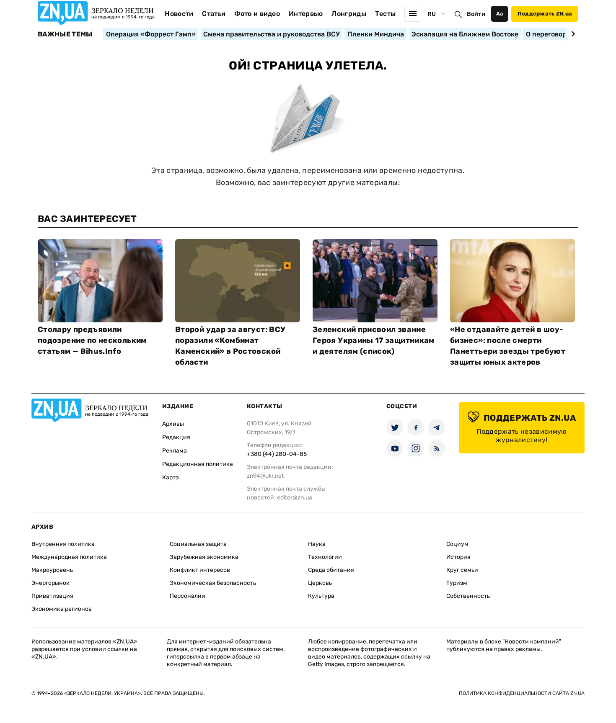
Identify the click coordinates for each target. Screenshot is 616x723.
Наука (317, 544)
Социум (457, 544)
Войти (476, 14)
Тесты (385, 14)
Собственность (468, 595)
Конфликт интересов (200, 570)
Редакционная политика (197, 464)
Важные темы (65, 34)
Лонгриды (348, 14)
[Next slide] (571, 34)
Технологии (325, 557)
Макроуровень (52, 570)
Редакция (176, 437)
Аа (499, 13)
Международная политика (69, 557)
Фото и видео (257, 14)
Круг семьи (462, 570)
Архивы (173, 423)
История (458, 557)
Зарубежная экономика (204, 557)
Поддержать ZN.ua (545, 13)
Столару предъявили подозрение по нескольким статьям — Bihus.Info (92, 340)
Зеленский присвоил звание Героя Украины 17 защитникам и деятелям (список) (374, 340)
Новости (179, 14)
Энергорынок (50, 583)
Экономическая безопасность (213, 583)
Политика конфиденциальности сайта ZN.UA (522, 693)
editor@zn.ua (294, 497)
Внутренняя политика (63, 544)
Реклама (174, 450)
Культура (321, 595)
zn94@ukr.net (265, 475)
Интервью (306, 14)
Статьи (213, 14)
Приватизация (52, 595)
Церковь (320, 583)
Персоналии (187, 595)
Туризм (456, 583)
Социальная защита (198, 544)
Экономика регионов (61, 608)
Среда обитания (331, 570)
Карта (170, 477)
